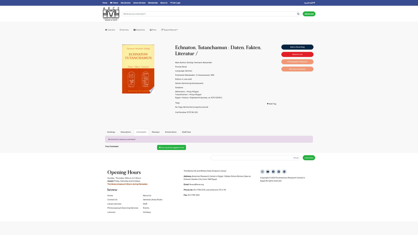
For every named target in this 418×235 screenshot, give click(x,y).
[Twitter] (278, 171)
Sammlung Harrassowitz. (193, 83)
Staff (145, 204)
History (185, 97)
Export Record (170, 30)
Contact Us (112, 199)
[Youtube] (267, 171)
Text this (125, 30)
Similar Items (171, 132)
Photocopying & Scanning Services (122, 208)
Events (146, 208)
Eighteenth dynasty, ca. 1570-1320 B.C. (206, 97)
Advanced (309, 14)
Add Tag (272, 104)
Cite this (111, 30)
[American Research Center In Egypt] (111, 14)
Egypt (177, 97)
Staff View (186, 132)
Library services (114, 204)
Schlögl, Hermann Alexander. (199, 62)
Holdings (111, 132)
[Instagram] (262, 171)
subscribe (309, 158)
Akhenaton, (180, 91)
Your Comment (112, 146)
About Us (147, 195)
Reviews (156, 132)
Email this (140, 30)
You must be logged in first (172, 147)
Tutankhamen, (181, 94)
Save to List (297, 54)
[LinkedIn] (284, 171)
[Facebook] (273, 171)
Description (126, 132)
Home (110, 195)
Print (154, 30)
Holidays (147, 212)
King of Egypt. (193, 91)
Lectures (111, 212)
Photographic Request (297, 62)
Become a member (297, 69)
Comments (141, 132)
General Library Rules (152, 199)
